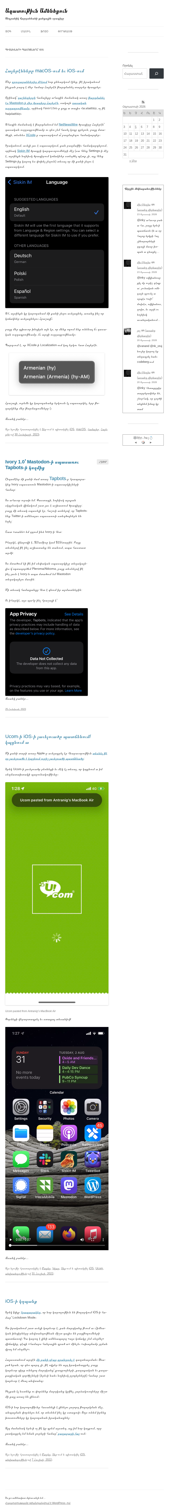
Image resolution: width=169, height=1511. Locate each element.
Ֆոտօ (44, 31)
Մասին (26, 31)
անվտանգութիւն (16, 1273)
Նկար (55, 1268)
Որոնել (128, 65)
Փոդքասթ (65, 31)
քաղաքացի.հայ (69, 1433)
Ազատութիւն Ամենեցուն (36, 10)
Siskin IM (23, 150)
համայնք (93, 429)
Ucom (99, 1268)
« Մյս (133, 160)
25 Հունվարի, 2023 (15, 709)
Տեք (44, 429)
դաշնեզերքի (27, 97)
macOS (81, 429)
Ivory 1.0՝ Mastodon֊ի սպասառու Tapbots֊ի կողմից (42, 464)
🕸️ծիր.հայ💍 (143, 437)
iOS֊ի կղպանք (21, 1301)
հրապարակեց (31, 1312)
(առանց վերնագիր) (149, 209)
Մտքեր (46, 1268)
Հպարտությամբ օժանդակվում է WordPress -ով (37, 1503)
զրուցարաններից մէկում (29, 81)
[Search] (156, 73)
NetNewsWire (68, 124)
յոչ (138, 330)
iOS (72, 429)
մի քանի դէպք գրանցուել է (55, 1359)
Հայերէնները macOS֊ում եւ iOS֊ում (44, 70)
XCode (30, 135)
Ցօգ (8, 31)
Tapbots (57, 478)
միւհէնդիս (144, 204)
